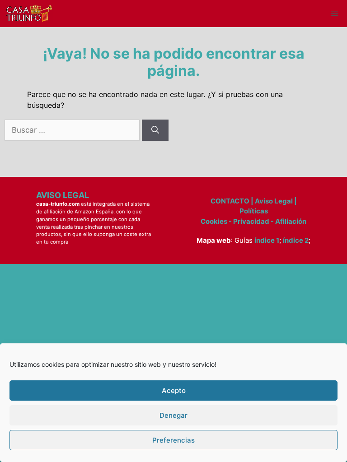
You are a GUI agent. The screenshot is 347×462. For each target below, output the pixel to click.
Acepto (174, 390)
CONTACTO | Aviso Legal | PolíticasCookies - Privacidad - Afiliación (253, 211)
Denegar (173, 415)
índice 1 (266, 240)
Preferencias (173, 440)
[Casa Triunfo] (29, 13)
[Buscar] (155, 130)
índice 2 (296, 240)
